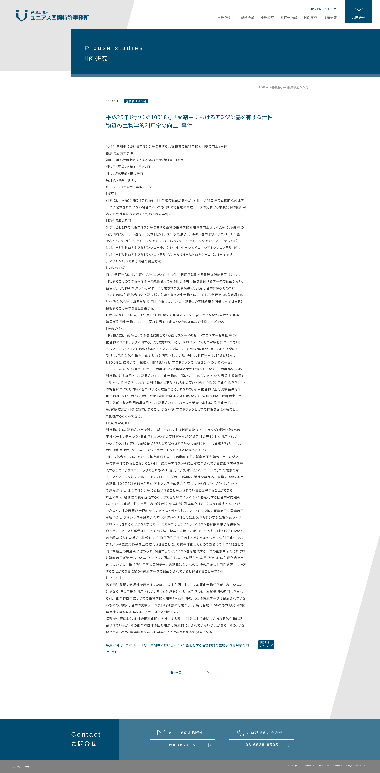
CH (326, 9)
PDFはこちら (264, 644)
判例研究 (276, 87)
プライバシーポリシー (22, 766)
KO (334, 9)
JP (312, 9)
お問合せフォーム (182, 745)
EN (319, 9)
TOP (261, 87)
